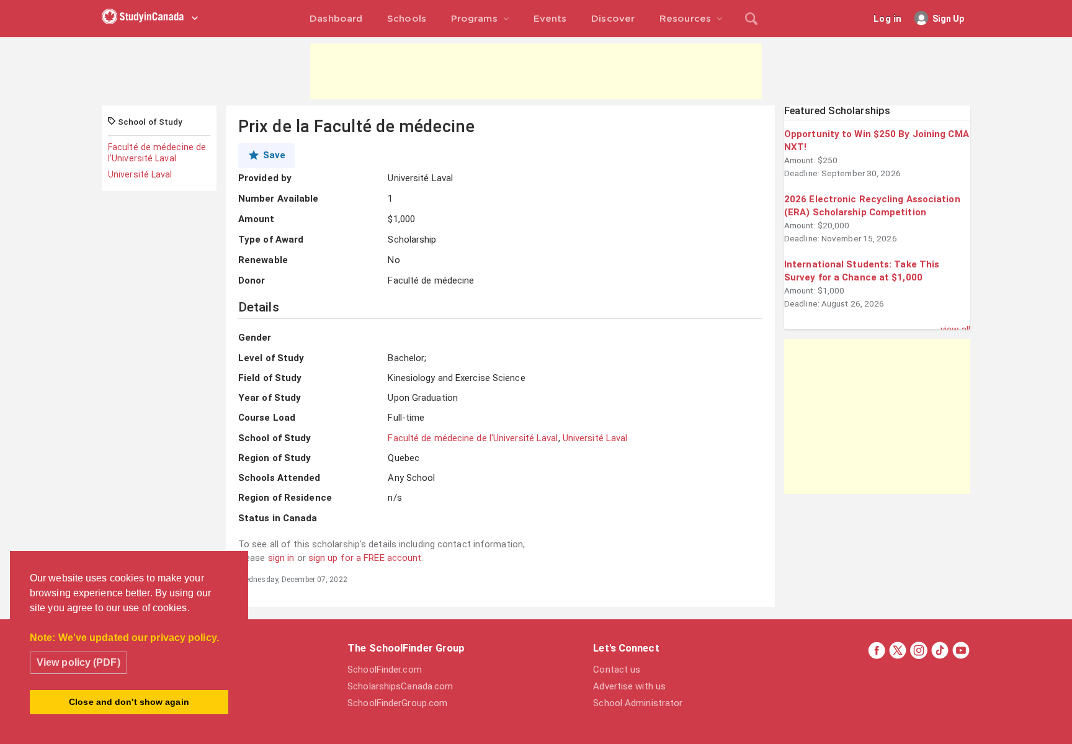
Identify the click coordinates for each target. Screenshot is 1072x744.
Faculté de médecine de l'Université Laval (157, 152)
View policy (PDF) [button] (78, 662)
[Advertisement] (536, 71)
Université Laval (140, 174)
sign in (281, 557)
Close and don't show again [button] (129, 702)
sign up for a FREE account (365, 557)
